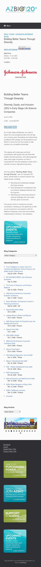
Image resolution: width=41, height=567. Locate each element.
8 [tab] (24, 431)
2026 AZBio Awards (12, 335)
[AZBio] (20, 9)
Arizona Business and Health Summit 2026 (20, 378)
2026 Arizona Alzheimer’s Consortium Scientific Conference (17, 294)
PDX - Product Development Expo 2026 (19, 367)
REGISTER (10, 126)
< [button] (7, 424)
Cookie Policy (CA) (9, 449)
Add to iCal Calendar (11, 49)
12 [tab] (35, 431)
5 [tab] (16, 431)
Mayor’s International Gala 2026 (16, 361)
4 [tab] (14, 431)
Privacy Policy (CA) (9, 451)
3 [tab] (11, 431)
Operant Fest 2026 (12, 329)
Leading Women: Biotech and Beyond (18, 315)
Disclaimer (6, 444)
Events (12, 34)
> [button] (34, 424)
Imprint (5, 447)
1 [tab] (6, 431)
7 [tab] (21, 431)
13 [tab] (20, 433)
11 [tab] (32, 431)
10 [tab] (29, 431)
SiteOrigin (23, 562)
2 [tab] (8, 431)
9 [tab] (27, 431)
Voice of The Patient (13, 349)
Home (6, 34)
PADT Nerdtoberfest (12, 373)
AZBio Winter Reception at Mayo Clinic (19, 384)
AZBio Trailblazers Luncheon (15, 390)
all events (9, 396)
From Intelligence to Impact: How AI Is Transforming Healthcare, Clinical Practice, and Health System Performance (19, 269)
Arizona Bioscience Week (14, 309)
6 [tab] (19, 431)
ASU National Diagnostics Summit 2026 (19, 355)
